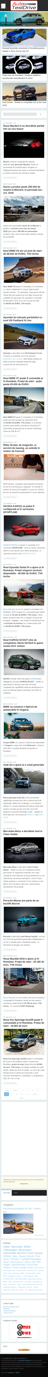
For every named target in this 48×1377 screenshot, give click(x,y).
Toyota (22, 1256)
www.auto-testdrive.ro (25, 1360)
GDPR (17, 1372)
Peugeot (6, 1265)
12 (38, 1090)
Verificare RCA (8, 1313)
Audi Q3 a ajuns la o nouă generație (23, 764)
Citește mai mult (11, 178)
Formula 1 (15, 1259)
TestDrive (7, 1268)
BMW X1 (31, 815)
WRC (5, 1282)
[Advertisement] (24, 1137)
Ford (38, 1256)
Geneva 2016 (32, 1265)
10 (28, 1090)
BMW (27, 1246)
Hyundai (23, 1268)
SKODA (7, 1256)
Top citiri (6, 1193)
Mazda (27, 1262)
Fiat (26, 1290)
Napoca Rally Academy (35, 1290)
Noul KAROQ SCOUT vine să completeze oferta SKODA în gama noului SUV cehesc (23, 643)
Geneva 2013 (21, 1270)
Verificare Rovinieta (9, 1311)
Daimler (21, 1290)
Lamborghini (21, 1287)
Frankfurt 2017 (30, 1273)
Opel (33, 1262)
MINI (39, 1262)
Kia (14, 1270)
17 (26, 1094)
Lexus (10, 1282)
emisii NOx (14, 1290)
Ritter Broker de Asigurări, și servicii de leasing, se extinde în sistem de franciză (21, 448)
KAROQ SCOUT (28, 554)
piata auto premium (35, 1279)
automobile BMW (21, 1279)
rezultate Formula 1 (15, 1276)
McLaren (29, 1287)
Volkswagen (10, 1249)
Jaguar (5, 1284)
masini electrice (16, 1262)
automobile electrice (15, 1253)
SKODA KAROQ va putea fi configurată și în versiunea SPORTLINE (18, 509)
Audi (30, 1253)
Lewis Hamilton (28, 1276)
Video (16, 1193)
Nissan (6, 1262)
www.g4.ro (11, 1372)
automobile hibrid (18, 1265)
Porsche (30, 1256)
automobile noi (37, 1282)
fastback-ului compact (14, 359)
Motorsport (25, 1249)
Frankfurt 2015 (8, 1279)
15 (16, 1094)
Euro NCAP (12, 1284)
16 (21, 1094)
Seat (36, 1276)
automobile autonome (10, 1287)
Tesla (10, 1273)
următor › (35, 1094)
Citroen (15, 1268)
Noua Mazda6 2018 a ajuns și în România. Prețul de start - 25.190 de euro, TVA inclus (23, 961)
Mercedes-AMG (18, 1273)
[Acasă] (24, 10)
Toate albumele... (39, 1235)
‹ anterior (15, 1090)
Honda (30, 1268)
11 (33, 1090)
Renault (38, 1253)
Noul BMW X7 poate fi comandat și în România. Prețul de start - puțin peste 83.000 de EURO (23, 381)
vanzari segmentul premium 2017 (32, 1284)
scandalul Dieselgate (31, 1259)
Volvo (14, 1256)
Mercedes (17, 1246)
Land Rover (28, 1282)
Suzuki (19, 1284)
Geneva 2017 (32, 1270)
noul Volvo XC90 (18, 1282)
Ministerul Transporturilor (11, 1307)
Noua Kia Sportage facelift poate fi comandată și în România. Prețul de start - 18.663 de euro (23, 1022)
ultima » (22, 1098)
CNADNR (6, 1309)
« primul (7, 1090)
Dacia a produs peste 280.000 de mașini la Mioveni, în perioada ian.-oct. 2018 (23, 189)
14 (11, 1094)
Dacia (6, 1259)
